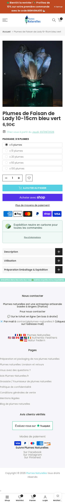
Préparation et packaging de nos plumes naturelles (30, 359)
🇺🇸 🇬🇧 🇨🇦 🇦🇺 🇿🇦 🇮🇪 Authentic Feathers (32, 338)
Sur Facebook (33, 452)
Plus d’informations (32, 237)
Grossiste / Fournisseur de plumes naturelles (26, 381)
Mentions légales (10, 398)
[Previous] (5, 73)
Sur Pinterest (32, 457)
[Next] (60, 73)
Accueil (6, 31)
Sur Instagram (32, 455)
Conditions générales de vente (18, 392)
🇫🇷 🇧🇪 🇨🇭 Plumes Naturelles (32, 335)
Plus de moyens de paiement (33, 205)
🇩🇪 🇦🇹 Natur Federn (32, 340)
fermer (59, 7)
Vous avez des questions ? (15, 370)
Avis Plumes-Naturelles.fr (14, 375)
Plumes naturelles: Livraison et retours (22, 364)
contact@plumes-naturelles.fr (35, 321)
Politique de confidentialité (15, 387)
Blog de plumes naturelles (15, 404)
